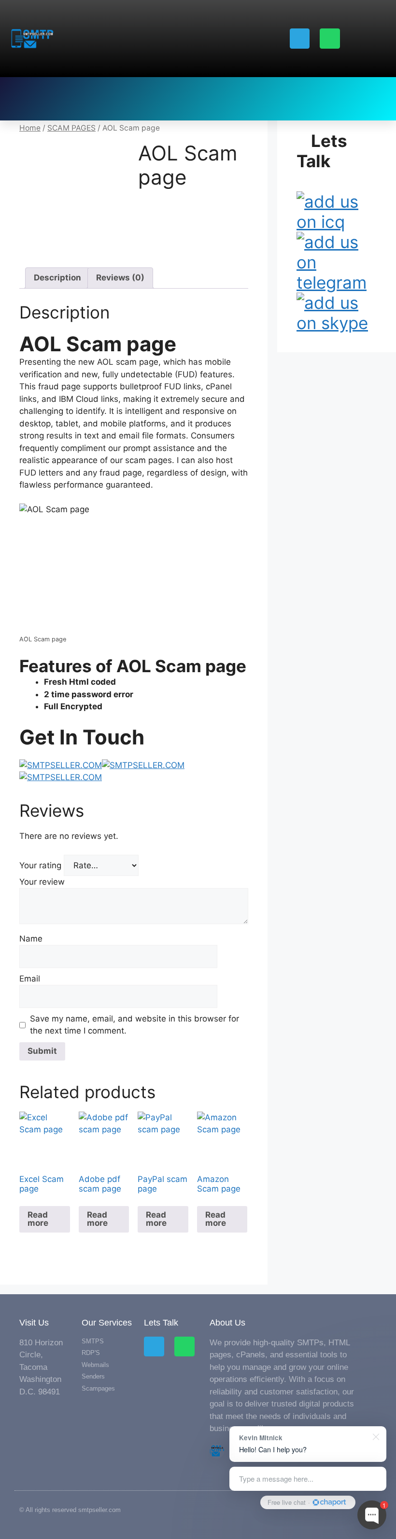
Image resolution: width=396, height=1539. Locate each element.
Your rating (41, 865)
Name (32, 938)
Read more (38, 1219)
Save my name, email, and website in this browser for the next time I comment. (134, 1025)
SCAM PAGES (71, 128)
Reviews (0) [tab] (120, 277)
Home (30, 128)
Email (30, 978)
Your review (43, 882)
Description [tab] (57, 277)
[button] (24, 99)
